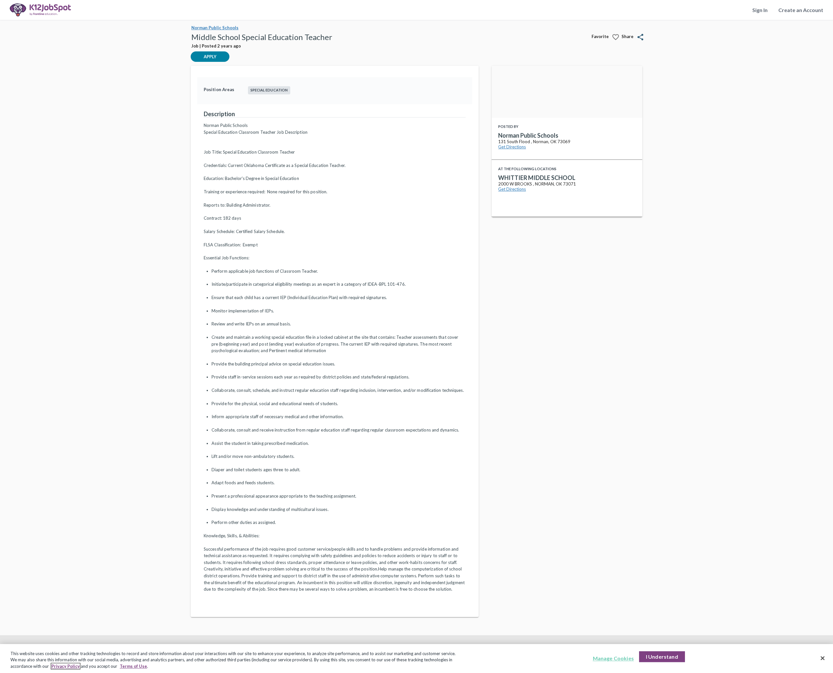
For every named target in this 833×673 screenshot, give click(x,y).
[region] (416, 658)
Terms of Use (133, 666)
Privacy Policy (65, 666)
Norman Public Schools (215, 27)
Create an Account (800, 10)
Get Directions (512, 146)
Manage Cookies (613, 658)
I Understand (662, 656)
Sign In (760, 10)
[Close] (822, 658)
